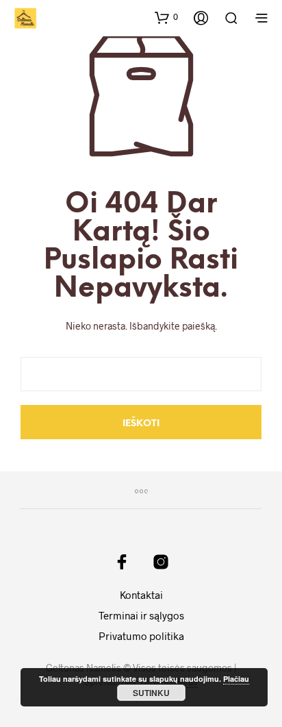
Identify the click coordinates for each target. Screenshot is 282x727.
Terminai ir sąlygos (141, 615)
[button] (166, 17)
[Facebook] (122, 562)
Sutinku (151, 693)
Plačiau (236, 679)
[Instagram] (161, 562)
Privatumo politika (141, 636)
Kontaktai (141, 595)
